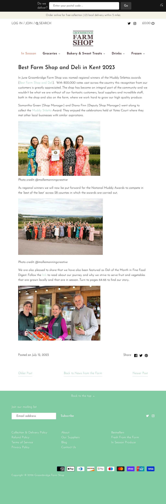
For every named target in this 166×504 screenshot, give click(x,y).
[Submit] (37, 24)
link (44, 275)
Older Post (25, 373)
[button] (161, 5)
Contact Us (68, 447)
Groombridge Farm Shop (49, 475)
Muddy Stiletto (42, 110)
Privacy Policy (21, 447)
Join (29, 23)
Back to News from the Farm (83, 373)
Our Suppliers (70, 437)
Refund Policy (20, 437)
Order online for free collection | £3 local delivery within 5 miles (83, 15)
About (65, 432)
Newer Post (140, 373)
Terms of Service (22, 442)
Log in (17, 23)
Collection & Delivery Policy (29, 432)
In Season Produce (123, 442)
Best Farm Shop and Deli (36, 82)
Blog (64, 442)
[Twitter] (129, 23)
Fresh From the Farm (125, 437)
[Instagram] (134, 23)
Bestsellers (117, 432)
